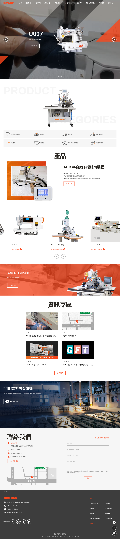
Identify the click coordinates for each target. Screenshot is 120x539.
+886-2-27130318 (16, 453)
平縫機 (92, 514)
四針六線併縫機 (95, 518)
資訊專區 (38, 3)
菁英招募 (102, 3)
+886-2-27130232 (16, 450)
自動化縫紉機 (94, 504)
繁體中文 (110, 3)
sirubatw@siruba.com (18, 457)
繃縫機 (92, 509)
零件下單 (79, 3)
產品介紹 (47, 3)
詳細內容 (34, 46)
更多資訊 (60, 373)
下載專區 (57, 3)
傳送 (88, 478)
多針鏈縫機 (109, 509)
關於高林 (28, 3)
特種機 (107, 514)
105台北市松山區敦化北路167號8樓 (21, 446)
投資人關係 (68, 3)
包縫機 (107, 504)
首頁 (20, 3)
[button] (114, 39)
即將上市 (69, 184)
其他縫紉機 (109, 518)
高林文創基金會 (91, 3)
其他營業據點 (14, 461)
